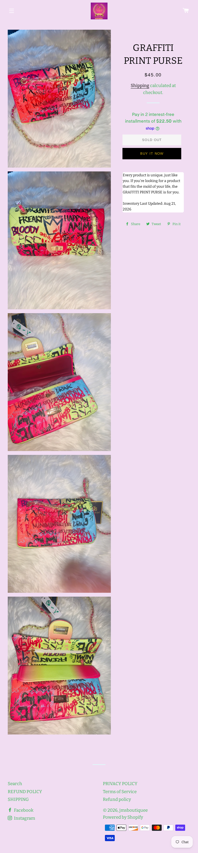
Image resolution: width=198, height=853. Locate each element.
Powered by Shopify (123, 817)
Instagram (24, 818)
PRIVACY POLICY (120, 783)
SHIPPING (18, 799)
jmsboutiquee (133, 810)
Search (15, 783)
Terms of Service (120, 791)
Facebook (23, 810)
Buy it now (152, 153)
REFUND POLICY (25, 791)
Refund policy (117, 799)
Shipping (140, 85)
